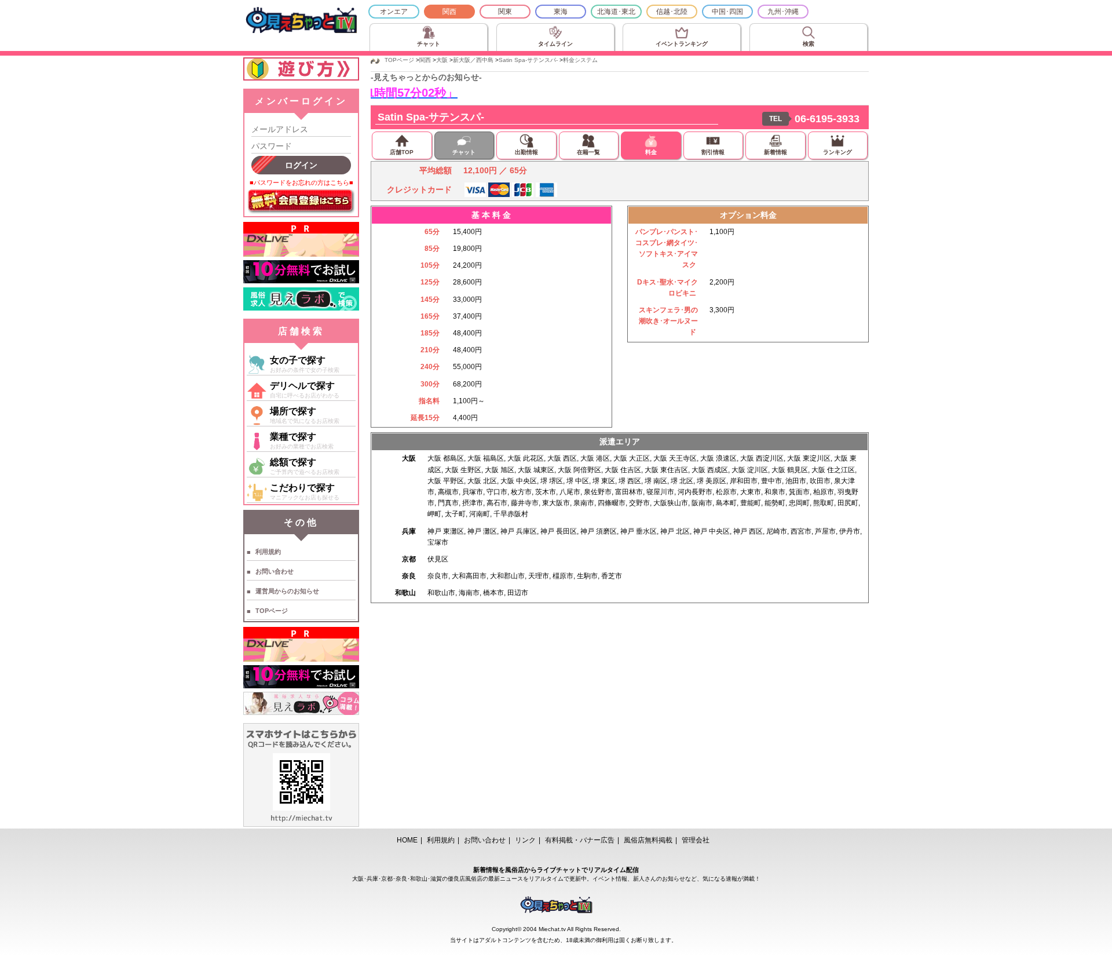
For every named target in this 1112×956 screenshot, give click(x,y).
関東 (505, 12)
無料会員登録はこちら (301, 201)
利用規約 (268, 551)
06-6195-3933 (827, 119)
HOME (407, 840)
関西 (449, 12)
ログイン (301, 165)
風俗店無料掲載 (648, 840)
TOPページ (271, 610)
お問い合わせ (274, 571)
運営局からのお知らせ (287, 591)
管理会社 (695, 840)
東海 (561, 12)
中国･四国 (727, 12)
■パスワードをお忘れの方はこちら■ (301, 182)
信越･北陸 (671, 12)
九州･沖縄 (783, 12)
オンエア (394, 12)
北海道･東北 (616, 12)
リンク (525, 840)
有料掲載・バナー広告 (579, 840)
